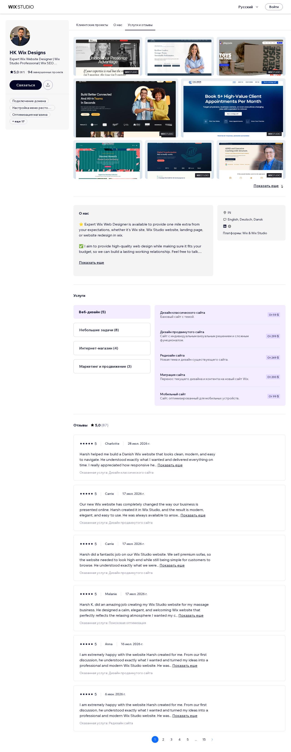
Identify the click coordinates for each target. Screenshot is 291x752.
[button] (107, 56)
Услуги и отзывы (140, 25)
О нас (117, 25)
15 (204, 739)
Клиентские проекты (92, 25)
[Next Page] (212, 739)
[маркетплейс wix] (21, 7)
